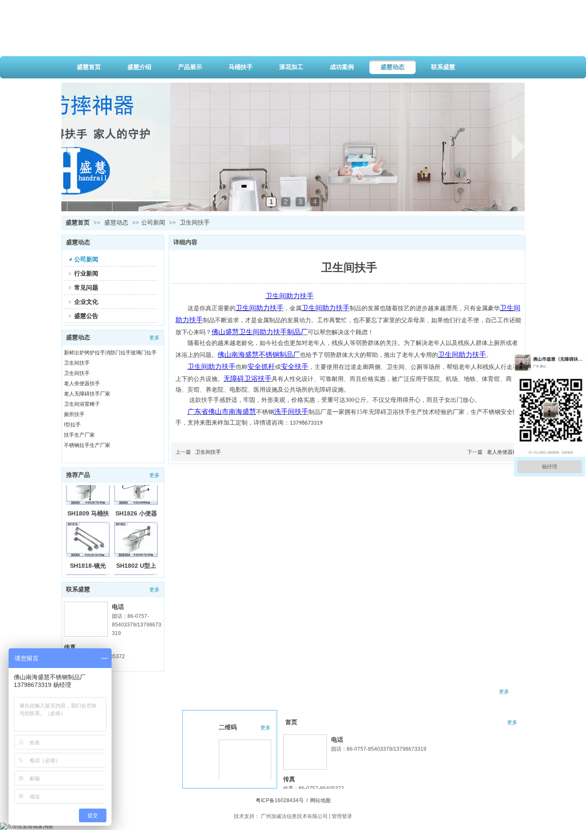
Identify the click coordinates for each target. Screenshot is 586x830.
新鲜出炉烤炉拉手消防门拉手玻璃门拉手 (110, 353)
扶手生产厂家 (79, 435)
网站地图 (320, 800)
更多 (154, 337)
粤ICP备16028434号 (280, 800)
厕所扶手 (74, 414)
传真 (70, 647)
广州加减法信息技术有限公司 (294, 816)
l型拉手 (72, 425)
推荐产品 (78, 475)
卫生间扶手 (77, 363)
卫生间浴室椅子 (82, 404)
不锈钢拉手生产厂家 (87, 445)
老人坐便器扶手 (82, 384)
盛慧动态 (117, 222)
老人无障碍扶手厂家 (87, 394)
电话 (118, 606)
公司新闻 (153, 222)
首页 (291, 722)
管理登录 (342, 816)
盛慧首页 (78, 222)
